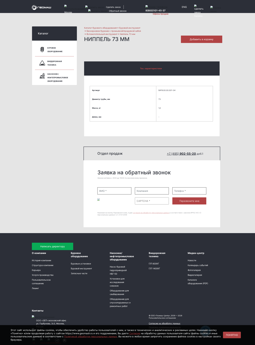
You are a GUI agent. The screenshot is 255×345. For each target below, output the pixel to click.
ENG (184, 6)
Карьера (36, 270)
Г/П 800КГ (154, 263)
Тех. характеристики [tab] (151, 68)
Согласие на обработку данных (164, 323)
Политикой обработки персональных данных (90, 336)
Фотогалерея (194, 270)
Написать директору (52, 246)
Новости (192, 260)
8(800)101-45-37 (155, 10)
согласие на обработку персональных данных (151, 213)
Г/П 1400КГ (154, 268)
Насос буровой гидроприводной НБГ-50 (118, 270)
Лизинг (35, 288)
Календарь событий (198, 265)
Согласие (134, 333)
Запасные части (79, 273)
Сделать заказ (113, 7)
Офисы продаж (161, 14)
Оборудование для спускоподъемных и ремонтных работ (120, 302)
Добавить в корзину (201, 39)
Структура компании (42, 265)
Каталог (43, 33)
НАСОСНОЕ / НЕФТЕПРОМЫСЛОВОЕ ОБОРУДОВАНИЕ (57, 77)
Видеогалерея (195, 275)
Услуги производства (42, 275)
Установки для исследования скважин (117, 282)
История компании (41, 260)
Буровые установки (81, 263)
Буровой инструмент (81, 268)
